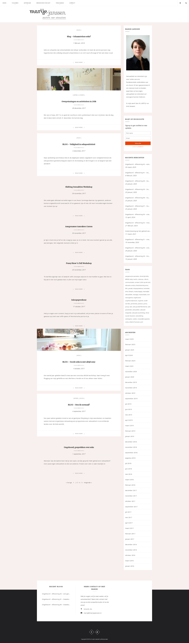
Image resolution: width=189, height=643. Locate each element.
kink (126, 291)
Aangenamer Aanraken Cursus (78, 226)
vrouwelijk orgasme (143, 319)
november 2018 (131, 447)
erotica (133, 285)
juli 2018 (128, 463)
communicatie (129, 282)
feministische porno (142, 285)
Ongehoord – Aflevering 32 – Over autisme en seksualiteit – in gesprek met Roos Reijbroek (138, 223)
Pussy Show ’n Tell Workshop (79, 263)
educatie (127, 285)
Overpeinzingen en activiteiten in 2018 (79, 101)
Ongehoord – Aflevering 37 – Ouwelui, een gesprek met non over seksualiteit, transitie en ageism (138, 206)
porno (145, 304)
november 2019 (131, 388)
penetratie (134, 304)
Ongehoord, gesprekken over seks (79, 447)
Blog (78, 30)
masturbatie (142, 294)
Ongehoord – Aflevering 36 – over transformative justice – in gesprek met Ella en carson (138, 214)
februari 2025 (130, 344)
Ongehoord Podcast (43, 3)
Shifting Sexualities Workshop (78, 187)
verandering (139, 316)
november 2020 (131, 371)
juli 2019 (128, 404)
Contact (72, 3)
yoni (141, 322)
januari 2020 (129, 377)
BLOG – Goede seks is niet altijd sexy (79, 362)
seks (130, 307)
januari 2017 (129, 539)
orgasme (140, 301)
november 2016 (131, 550)
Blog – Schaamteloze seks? (79, 36)
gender (130, 288)
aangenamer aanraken (132, 276)
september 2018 (131, 453)
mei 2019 (128, 415)
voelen (135, 319)
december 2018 (131, 442)
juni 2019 (128, 409)
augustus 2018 (130, 458)
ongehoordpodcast (131, 301)
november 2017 (131, 496)
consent (137, 282)
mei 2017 (128, 517)
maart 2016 (129, 561)
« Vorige (69, 483)
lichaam (130, 291)
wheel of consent (134, 322)
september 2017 (131, 507)
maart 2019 (129, 426)
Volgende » (88, 483)
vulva (126, 322)
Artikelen (27, 3)
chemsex (140, 279)
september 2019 (131, 398)
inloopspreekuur (138, 288)
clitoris (146, 279)
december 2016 (131, 544)
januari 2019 (129, 436)
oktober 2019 (130, 393)
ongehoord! (137, 297)
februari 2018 (130, 485)
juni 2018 (128, 469)
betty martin (133, 279)
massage (135, 294)
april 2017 (129, 523)
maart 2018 (129, 480)
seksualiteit (135, 310)
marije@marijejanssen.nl (92, 613)
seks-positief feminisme (140, 307)
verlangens (128, 319)
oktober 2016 (130, 555)
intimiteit (146, 288)
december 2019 (131, 382)
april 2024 (129, 355)
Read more (79, 62)
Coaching (15, 3)
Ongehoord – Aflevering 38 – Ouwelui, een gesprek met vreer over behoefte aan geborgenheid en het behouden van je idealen (138, 198)
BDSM (127, 279)
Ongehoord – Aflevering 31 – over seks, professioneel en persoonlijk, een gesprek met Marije (138, 239)
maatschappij (138, 291)
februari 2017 (130, 534)
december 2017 (131, 490)
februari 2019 (130, 431)
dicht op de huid (145, 282)
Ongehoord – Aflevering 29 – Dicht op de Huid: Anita (138, 256)
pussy (127, 307)
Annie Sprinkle (144, 276)
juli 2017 (128, 512)
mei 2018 (128, 474)
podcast (140, 304)
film (126, 288)
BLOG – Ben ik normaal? (79, 405)
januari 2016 (129, 566)
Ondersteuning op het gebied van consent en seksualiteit (138, 231)
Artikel (76, 95)
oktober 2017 (130, 501)
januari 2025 (129, 350)
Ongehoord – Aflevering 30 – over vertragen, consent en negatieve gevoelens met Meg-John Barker (138, 248)
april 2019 (129, 420)
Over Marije (60, 3)
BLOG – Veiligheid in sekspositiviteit (79, 144)
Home (4, 3)
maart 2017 (129, 528)
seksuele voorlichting (138, 313)
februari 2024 (130, 361)
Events (82, 95)
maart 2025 (129, 339)
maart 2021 (129, 366)
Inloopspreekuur (78, 300)
